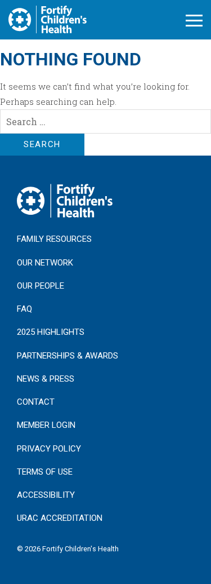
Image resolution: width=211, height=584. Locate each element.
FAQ (24, 309)
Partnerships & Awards (67, 356)
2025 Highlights (50, 332)
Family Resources (54, 239)
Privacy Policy (49, 449)
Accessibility (46, 495)
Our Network (45, 263)
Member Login (46, 425)
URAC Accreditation (59, 518)
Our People (40, 286)
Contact (36, 402)
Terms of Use (45, 472)
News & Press (45, 379)
